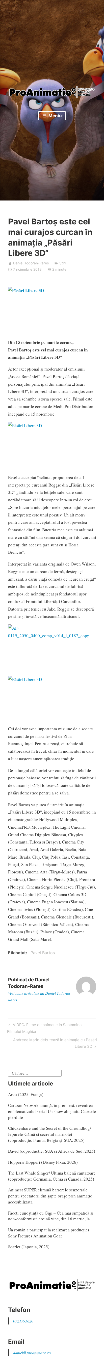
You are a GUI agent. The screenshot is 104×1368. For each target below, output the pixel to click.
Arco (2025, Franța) (25, 1094)
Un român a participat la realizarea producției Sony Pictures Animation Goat (48, 1233)
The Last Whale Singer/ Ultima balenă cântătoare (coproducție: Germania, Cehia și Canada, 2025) (52, 1176)
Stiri (62, 263)
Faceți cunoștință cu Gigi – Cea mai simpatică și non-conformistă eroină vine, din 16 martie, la (50, 1216)
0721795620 (23, 1320)
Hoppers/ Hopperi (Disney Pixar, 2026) (43, 1162)
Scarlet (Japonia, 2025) (28, 1247)
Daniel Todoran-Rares (31, 263)
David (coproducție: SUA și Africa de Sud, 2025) (51, 1151)
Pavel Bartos (43, 952)
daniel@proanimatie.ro (32, 1352)
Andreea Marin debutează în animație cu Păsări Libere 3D (55, 1043)
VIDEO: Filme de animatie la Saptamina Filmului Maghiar (44, 1028)
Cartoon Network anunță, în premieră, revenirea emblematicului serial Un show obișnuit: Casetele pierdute (52, 1111)
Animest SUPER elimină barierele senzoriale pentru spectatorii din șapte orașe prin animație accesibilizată (50, 1196)
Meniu (54, 115)
